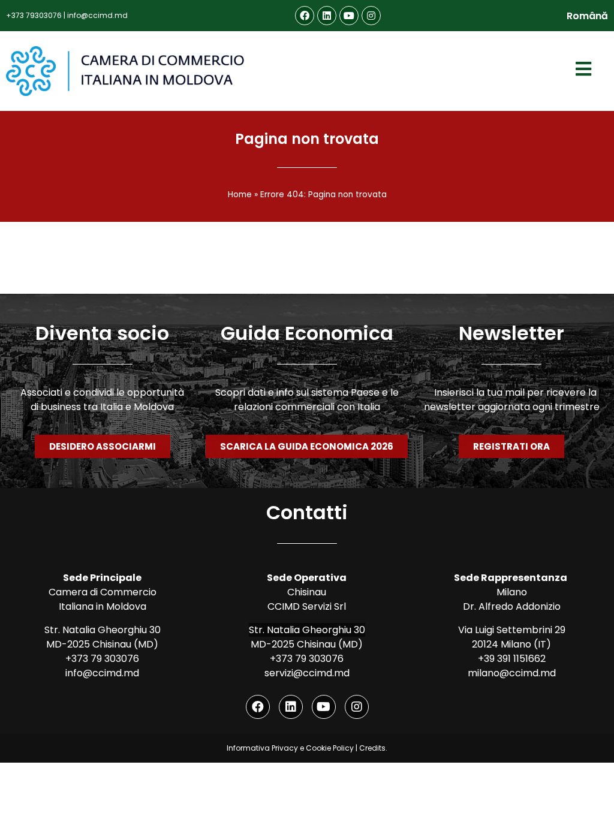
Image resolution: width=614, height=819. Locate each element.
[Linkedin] (326, 15)
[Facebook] (304, 15)
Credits (372, 748)
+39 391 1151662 (512, 659)
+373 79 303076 (102, 659)
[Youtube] (349, 15)
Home (240, 194)
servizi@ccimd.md (307, 673)
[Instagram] (371, 15)
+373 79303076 (34, 15)
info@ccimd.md (97, 15)
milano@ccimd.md (512, 673)
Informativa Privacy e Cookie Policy (290, 748)
